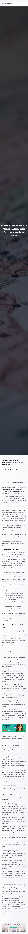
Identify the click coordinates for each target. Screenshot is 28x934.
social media (12, 747)
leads (12, 736)
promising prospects (19, 715)
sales (12, 817)
